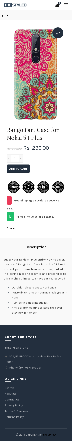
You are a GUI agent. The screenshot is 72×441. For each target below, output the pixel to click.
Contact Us (12, 399)
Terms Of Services (16, 411)
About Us (11, 393)
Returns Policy (14, 417)
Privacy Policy (14, 405)
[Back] (5, 15)
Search (9, 388)
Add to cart (18, 168)
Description (36, 247)
